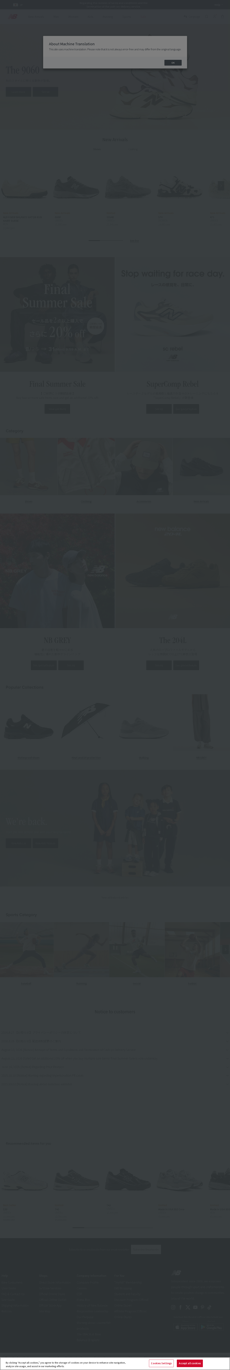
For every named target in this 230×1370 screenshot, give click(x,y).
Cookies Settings (161, 1363)
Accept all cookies (190, 1363)
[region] (115, 1363)
